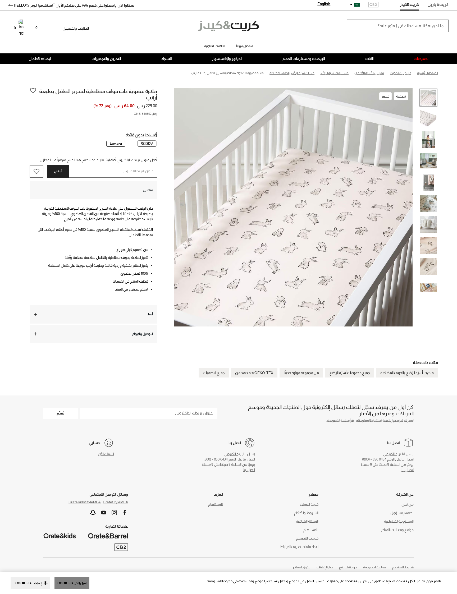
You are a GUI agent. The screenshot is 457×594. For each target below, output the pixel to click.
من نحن (407, 504)
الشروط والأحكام (306, 513)
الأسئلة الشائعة (307, 521)
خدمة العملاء (308, 504)
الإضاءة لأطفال (40, 59)
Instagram (114, 512)
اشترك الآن (106, 454)
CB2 (373, 5)
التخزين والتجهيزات (106, 59)
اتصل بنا (407, 470)
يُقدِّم (61, 413)
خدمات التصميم (307, 538)
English (323, 4)
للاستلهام (310, 530)
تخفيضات (421, 59)
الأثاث (369, 59)
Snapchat (93, 512)
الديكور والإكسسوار (227, 59)
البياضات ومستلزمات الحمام (303, 59)
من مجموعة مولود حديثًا (301, 373)
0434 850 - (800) (374, 459)
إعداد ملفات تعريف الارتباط (299, 547)
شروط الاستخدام (403, 567)
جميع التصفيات (214, 373)
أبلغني (58, 171)
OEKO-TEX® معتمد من (254, 373)
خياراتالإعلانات (325, 567)
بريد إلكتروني (392, 454)
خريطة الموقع (348, 567)
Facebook (125, 512)
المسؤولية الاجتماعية (399, 521)
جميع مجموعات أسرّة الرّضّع (350, 373)
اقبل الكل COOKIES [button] (71, 583)
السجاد (166, 59)
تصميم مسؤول (402, 513)
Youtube (103, 512)
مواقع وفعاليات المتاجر (397, 530)
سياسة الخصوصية (338, 420)
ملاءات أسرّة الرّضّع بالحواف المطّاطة (407, 373)
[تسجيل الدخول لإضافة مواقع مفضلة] (33, 94)
